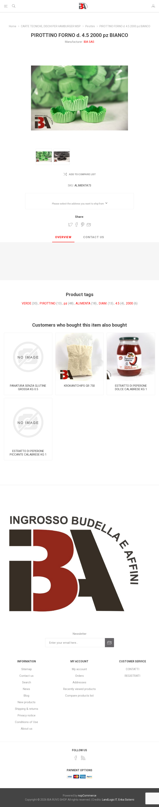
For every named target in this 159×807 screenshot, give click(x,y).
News (26, 689)
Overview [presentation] (63, 237)
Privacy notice (26, 715)
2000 (129, 303)
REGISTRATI (132, 676)
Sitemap (26, 669)
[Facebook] (76, 758)
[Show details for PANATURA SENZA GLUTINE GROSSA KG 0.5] (28, 357)
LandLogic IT (109, 799)
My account (79, 669)
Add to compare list (82, 174)
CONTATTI (132, 669)
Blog (26, 695)
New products (26, 702)
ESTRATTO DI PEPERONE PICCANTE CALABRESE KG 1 (28, 452)
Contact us (26, 676)
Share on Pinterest (83, 224)
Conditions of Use (26, 722)
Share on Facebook (76, 224)
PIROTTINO (47, 303)
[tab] (63, 237)
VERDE (26, 303)
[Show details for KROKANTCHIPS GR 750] (79, 357)
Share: (79, 217)
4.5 (117, 303)
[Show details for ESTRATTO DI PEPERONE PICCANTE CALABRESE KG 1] (28, 422)
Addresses (79, 682)
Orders (79, 676)
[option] (44, 157)
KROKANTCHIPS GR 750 (79, 385)
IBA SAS (89, 42)
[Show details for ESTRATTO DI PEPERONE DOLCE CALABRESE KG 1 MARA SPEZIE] (131, 357)
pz (65, 303)
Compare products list (79, 695)
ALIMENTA (83, 303)
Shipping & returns (26, 709)
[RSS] (83, 758)
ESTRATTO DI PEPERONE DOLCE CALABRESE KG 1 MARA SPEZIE (131, 389)
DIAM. (103, 303)
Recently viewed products (79, 689)
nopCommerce (87, 795)
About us (26, 728)
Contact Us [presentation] (93, 237)
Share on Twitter (70, 224)
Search (26, 682)
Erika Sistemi (126, 799)
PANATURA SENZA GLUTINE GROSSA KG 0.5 (28, 387)
